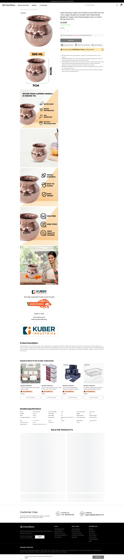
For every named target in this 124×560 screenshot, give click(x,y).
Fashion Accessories (29, 551)
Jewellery (37, 551)
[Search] (99, 5)
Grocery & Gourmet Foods (73, 550)
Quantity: (62, 28)
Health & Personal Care (46, 550)
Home (21, 9)
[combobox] (100, 5)
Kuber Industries (27, 385)
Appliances (63, 550)
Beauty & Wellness (56, 550)
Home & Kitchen (23, 550)
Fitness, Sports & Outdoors (34, 550)
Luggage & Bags (44, 551)
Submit (40, 537)
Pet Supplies (64, 551)
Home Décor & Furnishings (85, 550)
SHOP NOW (71, 1)
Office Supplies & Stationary (54, 551)
